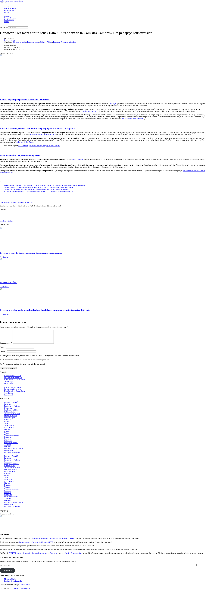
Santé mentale (9, 425)
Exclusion (7, 439)
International (8, 383)
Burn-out (7, 431)
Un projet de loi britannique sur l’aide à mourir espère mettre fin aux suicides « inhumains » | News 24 (38, 191)
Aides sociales (9, 427)
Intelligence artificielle (11, 410)
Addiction (7, 445)
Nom (2, 347)
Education (30, 42)
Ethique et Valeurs (46, 42)
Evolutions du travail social (13, 448)
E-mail (3, 351)
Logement (56, 42)
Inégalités (7, 404)
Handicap (7, 419)
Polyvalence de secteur (12, 452)
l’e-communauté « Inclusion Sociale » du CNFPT (36, 542)
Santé (6, 423)
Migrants (7, 429)
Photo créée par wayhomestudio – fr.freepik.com (16, 202)
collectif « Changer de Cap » (73, 553)
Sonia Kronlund (77, 159)
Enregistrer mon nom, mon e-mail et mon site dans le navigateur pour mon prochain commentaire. (41, 356)
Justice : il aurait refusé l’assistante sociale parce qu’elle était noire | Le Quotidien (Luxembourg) (36, 189)
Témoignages (8, 381)
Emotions (7, 447)
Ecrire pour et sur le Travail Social (11, 1)
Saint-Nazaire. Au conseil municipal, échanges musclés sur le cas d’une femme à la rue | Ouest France (38, 187)
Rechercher (4, 27)
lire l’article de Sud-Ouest (24, 142)
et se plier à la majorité (88, 111)
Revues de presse (10, 8)
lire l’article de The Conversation (133, 119)
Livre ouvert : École (8, 282)
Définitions (8, 441)
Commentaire (6, 343)
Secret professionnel (11, 443)
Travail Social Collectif (12, 414)
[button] (103, 25)
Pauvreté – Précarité (11, 402)
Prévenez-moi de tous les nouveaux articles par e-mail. (24, 364)
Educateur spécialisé (19, 42)
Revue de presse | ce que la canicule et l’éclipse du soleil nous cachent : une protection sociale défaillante (45, 310)
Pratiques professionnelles (13, 378)
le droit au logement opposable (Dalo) (42, 134)
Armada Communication (21, 588)
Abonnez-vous (7, 570)
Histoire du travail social (12, 376)
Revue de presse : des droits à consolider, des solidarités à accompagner (31, 253)
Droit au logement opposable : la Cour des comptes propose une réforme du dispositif (37, 128)
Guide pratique (9, 10)
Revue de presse (9, 40)
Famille (6, 421)
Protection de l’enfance (12, 406)
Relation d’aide (9, 412)
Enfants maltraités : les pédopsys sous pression (20, 155)
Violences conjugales (11, 435)
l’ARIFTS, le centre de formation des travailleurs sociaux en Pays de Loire (34, 553)
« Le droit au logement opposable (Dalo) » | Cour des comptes (39, 146)
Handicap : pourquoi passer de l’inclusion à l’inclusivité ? (25, 99)
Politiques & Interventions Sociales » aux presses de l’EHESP (53, 538)
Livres (6, 12)
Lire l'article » (4, 257)
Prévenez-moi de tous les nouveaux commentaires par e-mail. (27, 360)
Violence (7, 433)
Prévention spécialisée (68, 42)
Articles (7, 6)
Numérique (8, 408)
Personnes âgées (9, 418)
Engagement (8, 450)
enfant (37, 42)
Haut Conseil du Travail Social (14, 380)
